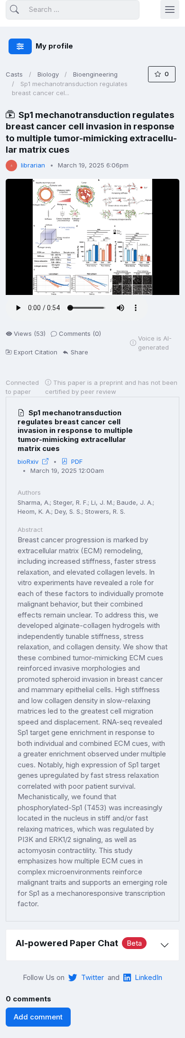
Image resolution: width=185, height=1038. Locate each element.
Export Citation (35, 352)
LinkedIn (148, 977)
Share (79, 352)
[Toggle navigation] (169, 9)
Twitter (92, 977)
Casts (14, 74)
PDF (77, 461)
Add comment (38, 1016)
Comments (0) (80, 333)
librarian (33, 165)
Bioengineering (95, 74)
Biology (48, 74)
